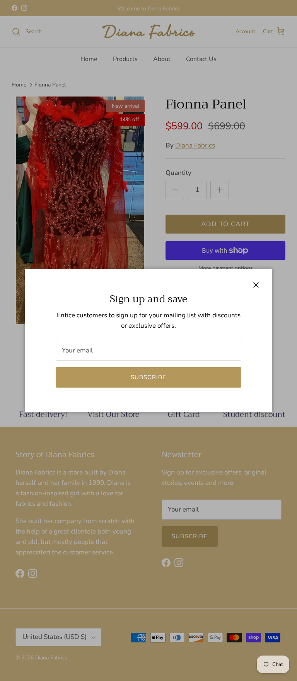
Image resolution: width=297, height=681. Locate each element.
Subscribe (149, 377)
